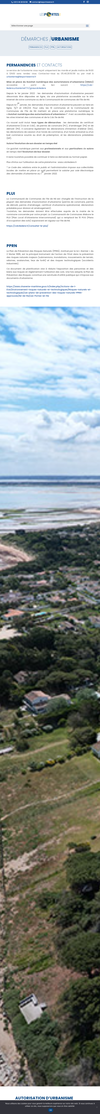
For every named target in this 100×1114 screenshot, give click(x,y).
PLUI (46, 47)
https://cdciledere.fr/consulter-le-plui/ (27, 225)
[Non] (96, 1107)
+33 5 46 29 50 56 (20, 2)
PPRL (53, 47)
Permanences (35, 47)
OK (50, 1110)
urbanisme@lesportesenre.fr (21, 76)
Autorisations (64, 47)
